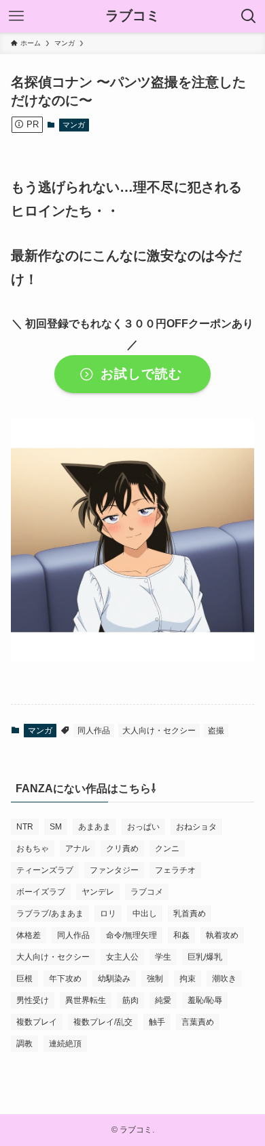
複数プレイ (36, 1022)
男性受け (32, 1000)
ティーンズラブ (44, 870)
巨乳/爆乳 (205, 957)
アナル (77, 848)
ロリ (108, 913)
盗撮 (216, 730)
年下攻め (65, 978)
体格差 (28, 935)
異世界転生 (85, 1000)
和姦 (181, 935)
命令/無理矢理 (131, 935)
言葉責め (197, 1022)
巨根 (24, 978)
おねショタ (196, 827)
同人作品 (93, 730)
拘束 (187, 978)
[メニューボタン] (16, 16)
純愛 (163, 1000)
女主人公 (122, 957)
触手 (157, 1022)
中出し (144, 913)
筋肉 (130, 1000)
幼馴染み (114, 978)
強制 (155, 978)
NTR (24, 827)
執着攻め (222, 935)
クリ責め (122, 848)
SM (56, 827)
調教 (24, 1043)
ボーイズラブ (40, 892)
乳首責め (189, 913)
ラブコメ (146, 892)
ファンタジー (114, 870)
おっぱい (143, 827)
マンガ (74, 125)
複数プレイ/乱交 (102, 1022)
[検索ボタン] (248, 16)
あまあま (94, 827)
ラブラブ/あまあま (50, 913)
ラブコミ (132, 16)
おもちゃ (32, 848)
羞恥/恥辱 (205, 1000)
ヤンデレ (98, 892)
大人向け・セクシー (159, 730)
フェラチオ (175, 870)
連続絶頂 (65, 1043)
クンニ (167, 848)
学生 (163, 957)
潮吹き (224, 978)
